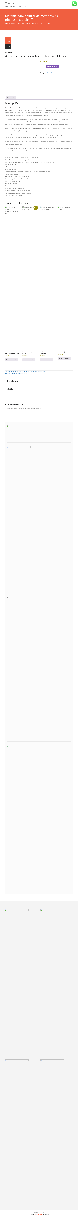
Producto (13, 23)
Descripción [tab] (11, 98)
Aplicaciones (51, 73)
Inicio (6, 23)
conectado (21, 408)
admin (10, 52)
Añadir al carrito (52, 66)
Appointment (39, 1214)
